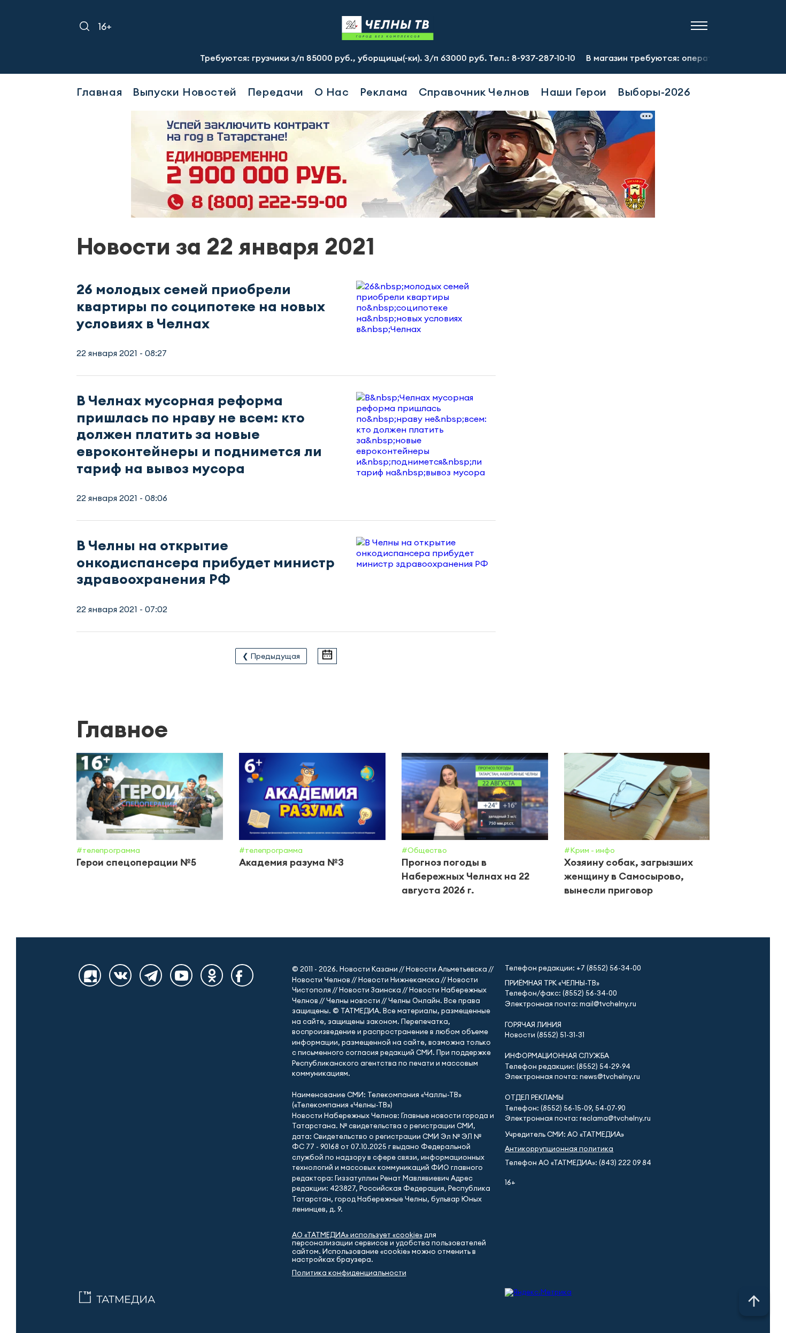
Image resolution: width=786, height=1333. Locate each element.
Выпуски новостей (185, 91)
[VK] (120, 975)
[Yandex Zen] (90, 975)
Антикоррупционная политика (559, 1149)
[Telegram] (151, 975)
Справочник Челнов (474, 91)
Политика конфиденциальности (349, 1273)
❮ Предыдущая (271, 656)
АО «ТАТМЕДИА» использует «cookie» (357, 1235)
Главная (99, 91)
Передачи (276, 91)
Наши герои (574, 91)
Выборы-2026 (654, 91)
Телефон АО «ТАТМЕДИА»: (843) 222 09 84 (578, 1163)
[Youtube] (181, 975)
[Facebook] (242, 975)
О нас (331, 91)
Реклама (384, 91)
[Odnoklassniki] (212, 975)
